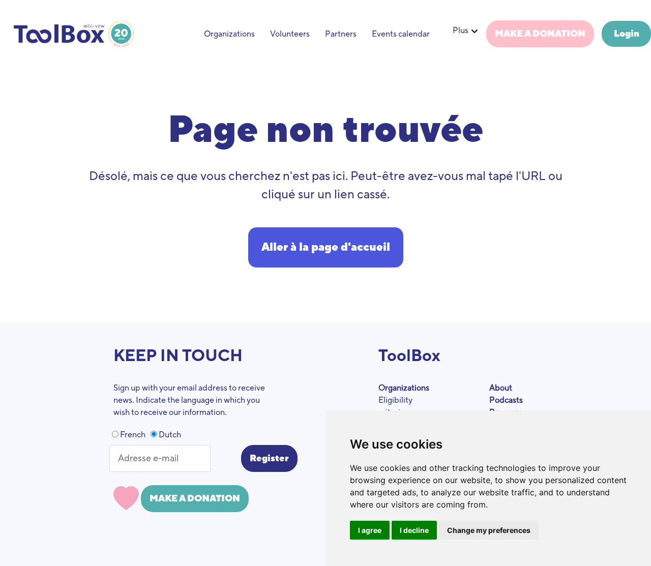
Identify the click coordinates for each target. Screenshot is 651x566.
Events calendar (401, 34)
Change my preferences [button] (488, 530)
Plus (460, 30)
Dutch (169, 435)
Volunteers (290, 34)
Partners (341, 34)
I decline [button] (414, 530)
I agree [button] (369, 530)
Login (626, 34)
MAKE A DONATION (540, 34)
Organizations (229, 34)
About (500, 388)
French (132, 435)
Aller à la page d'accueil (325, 247)
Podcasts (506, 400)
